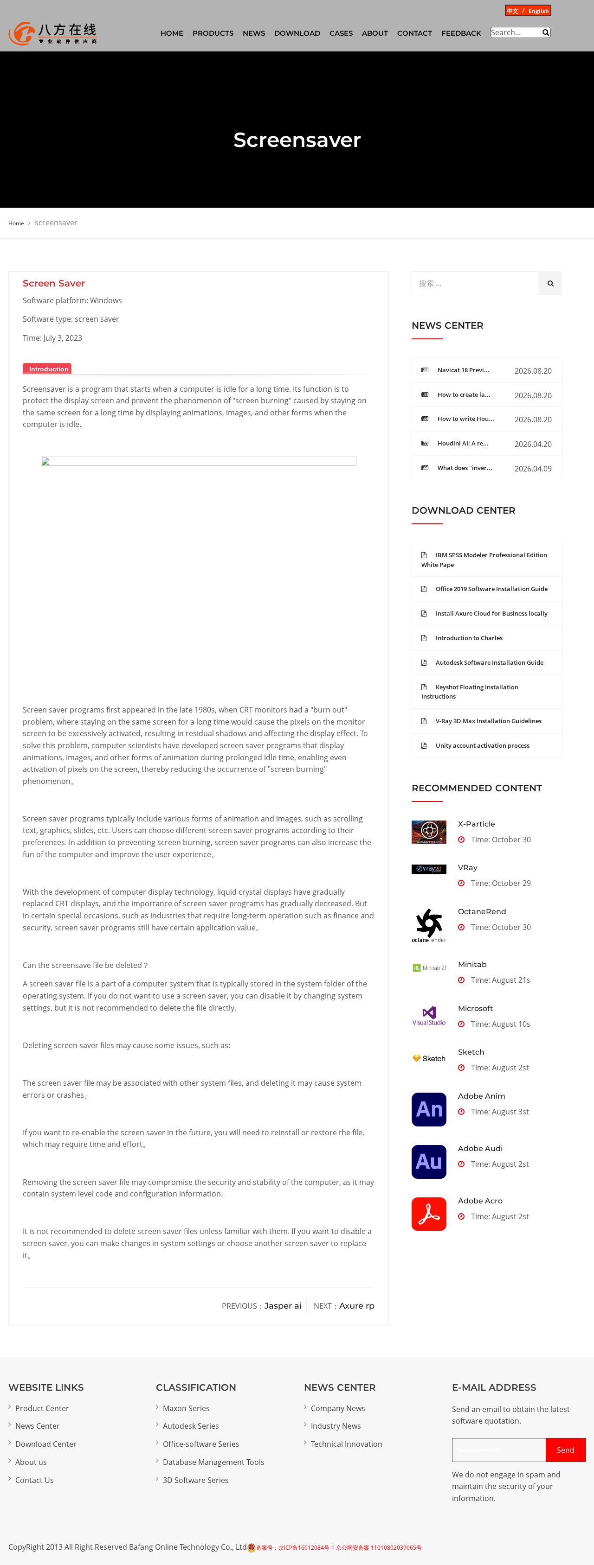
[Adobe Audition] (429, 1162)
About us (31, 1462)
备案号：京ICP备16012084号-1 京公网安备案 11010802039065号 (339, 1548)
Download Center (46, 1444)
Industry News (336, 1426)
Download (297, 33)
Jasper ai (283, 1306)
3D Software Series (196, 1480)
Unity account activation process (482, 745)
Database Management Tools (214, 1462)
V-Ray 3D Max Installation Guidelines (489, 721)
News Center (37, 1426)
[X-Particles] (429, 832)
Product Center (42, 1408)
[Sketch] (429, 1058)
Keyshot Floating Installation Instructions (469, 692)
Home (16, 223)
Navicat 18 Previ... (464, 370)
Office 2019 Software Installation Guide (492, 589)
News (254, 33)
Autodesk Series (191, 1426)
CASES (341, 33)
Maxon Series (186, 1408)
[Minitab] (429, 967)
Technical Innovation (346, 1444)
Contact (414, 33)
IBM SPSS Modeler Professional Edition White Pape (484, 560)
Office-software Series (201, 1444)
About (375, 33)
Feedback (461, 33)
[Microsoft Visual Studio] (429, 1016)
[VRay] (429, 869)
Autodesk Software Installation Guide (489, 662)
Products (213, 33)
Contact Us (34, 1480)
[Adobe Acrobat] (429, 1214)
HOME (172, 33)
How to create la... (464, 394)
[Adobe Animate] (429, 1109)
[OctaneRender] (429, 925)
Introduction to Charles (469, 638)
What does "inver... (465, 468)
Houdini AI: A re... (463, 443)
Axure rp (356, 1306)
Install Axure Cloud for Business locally (492, 613)
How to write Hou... (466, 418)
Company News (338, 1408)
